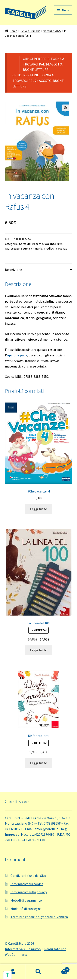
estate (15, 248)
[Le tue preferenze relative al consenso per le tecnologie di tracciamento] (7, 975)
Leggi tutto (38, 509)
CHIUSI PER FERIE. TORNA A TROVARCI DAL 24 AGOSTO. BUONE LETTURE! (43, 64)
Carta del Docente (31, 244)
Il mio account (13, 971)
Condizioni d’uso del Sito (28, 875)
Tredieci (49, 248)
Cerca (38, 971)
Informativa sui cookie (26, 884)
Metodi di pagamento (26, 900)
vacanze (61, 248)
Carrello (59, 968)
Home (13, 31)
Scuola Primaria (30, 31)
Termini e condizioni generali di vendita (39, 917)
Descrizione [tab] (13, 269)
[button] (65, 108)
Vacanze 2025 (52, 31)
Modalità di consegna (25, 908)
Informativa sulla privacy (28, 892)
